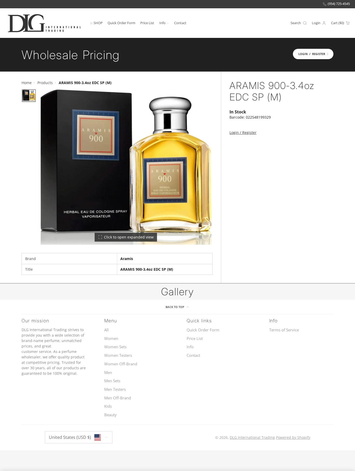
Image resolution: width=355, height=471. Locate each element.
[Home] (44, 23)
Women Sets (115, 347)
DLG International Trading (252, 437)
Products (45, 82)
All (106, 330)
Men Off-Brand (117, 398)
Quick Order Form (121, 23)
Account (319, 23)
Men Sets (112, 381)
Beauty (110, 415)
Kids (108, 406)
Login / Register (243, 132)
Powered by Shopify (293, 437)
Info (162, 23)
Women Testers (118, 355)
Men (108, 372)
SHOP (98, 23)
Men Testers (115, 389)
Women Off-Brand (120, 364)
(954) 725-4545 (339, 4)
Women (111, 338)
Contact (180, 23)
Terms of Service (284, 330)
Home (27, 82)
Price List (147, 23)
